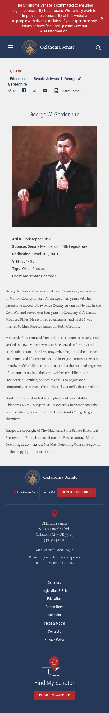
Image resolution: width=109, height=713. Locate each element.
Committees (54, 607)
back (17, 71)
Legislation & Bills (54, 591)
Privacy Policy (54, 639)
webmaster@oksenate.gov (54, 550)
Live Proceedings (27, 492)
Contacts (54, 631)
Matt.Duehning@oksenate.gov (73, 445)
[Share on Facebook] (24, 91)
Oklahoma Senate (57, 47)
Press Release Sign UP (76, 492)
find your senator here (54, 695)
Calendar (54, 615)
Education (18, 78)
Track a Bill (48, 492)
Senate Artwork (46, 78)
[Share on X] (34, 91)
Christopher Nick (37, 238)
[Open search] (98, 47)
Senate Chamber (42, 275)
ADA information (53, 31)
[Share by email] (45, 91)
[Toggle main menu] (11, 47)
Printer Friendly (71, 91)
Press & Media (54, 623)
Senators (54, 582)
